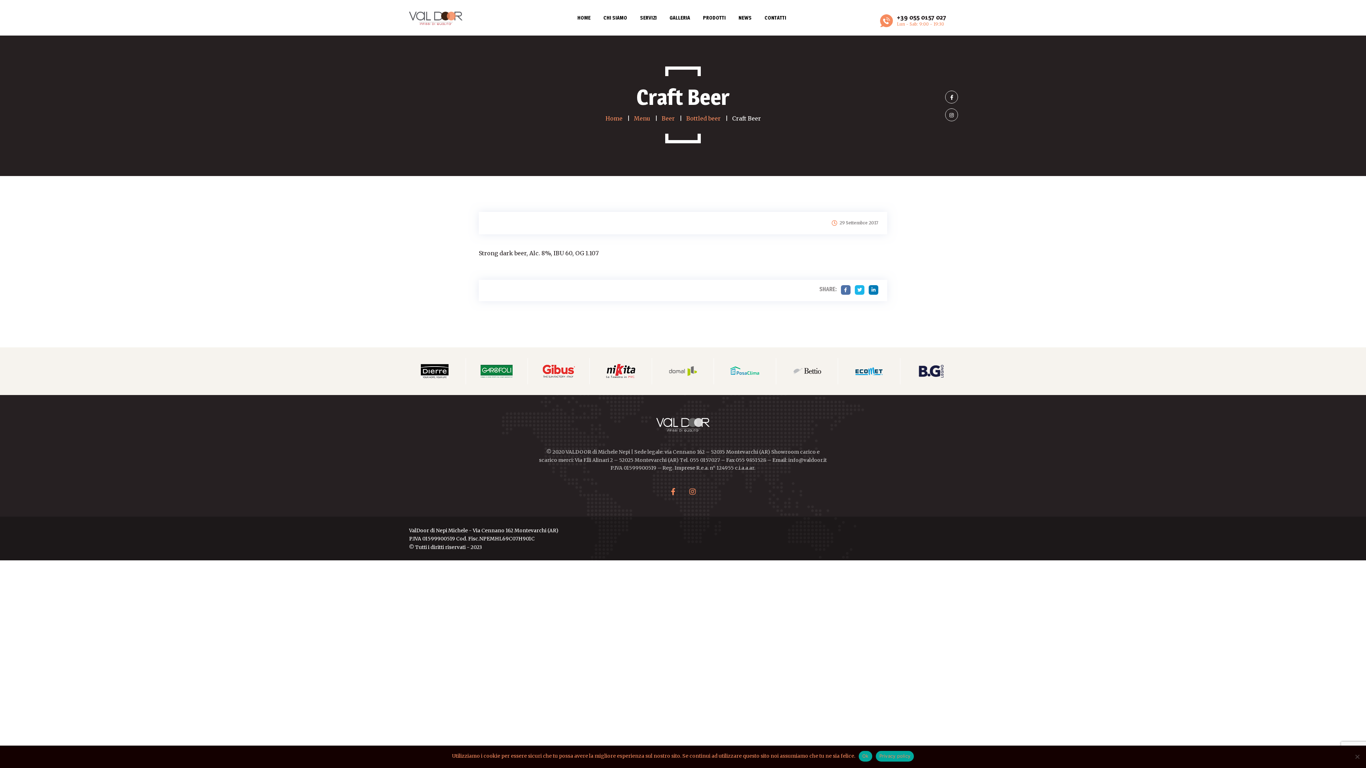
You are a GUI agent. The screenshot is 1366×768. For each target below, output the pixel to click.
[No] (1357, 756)
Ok (865, 756)
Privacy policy (895, 756)
